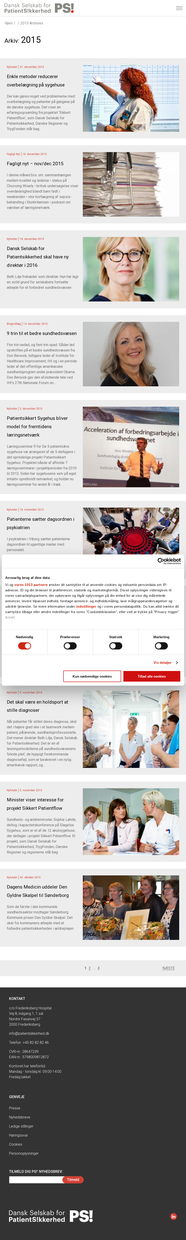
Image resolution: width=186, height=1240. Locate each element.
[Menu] (179, 8)
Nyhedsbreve (19, 1117)
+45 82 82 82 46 (36, 1042)
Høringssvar (18, 1135)
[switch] (70, 646)
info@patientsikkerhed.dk (29, 1033)
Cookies (15, 1144)
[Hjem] (39, 8)
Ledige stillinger (21, 1126)
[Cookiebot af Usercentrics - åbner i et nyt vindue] (161, 561)
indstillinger (86, 606)
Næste (168, 968)
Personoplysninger (24, 1153)
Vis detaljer (162, 662)
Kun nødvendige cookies (92, 676)
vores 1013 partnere (31, 585)
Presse (14, 1108)
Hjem (9, 23)
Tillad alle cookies (152, 676)
